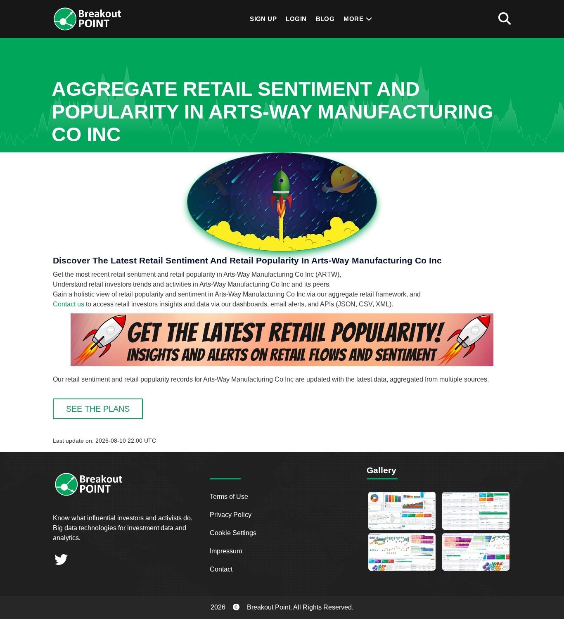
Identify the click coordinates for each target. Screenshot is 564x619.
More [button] (354, 18)
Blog (325, 18)
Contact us (68, 304)
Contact (221, 569)
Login (296, 18)
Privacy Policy (230, 514)
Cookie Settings (233, 532)
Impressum (226, 551)
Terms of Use (229, 496)
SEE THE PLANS (98, 408)
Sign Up (263, 18)
